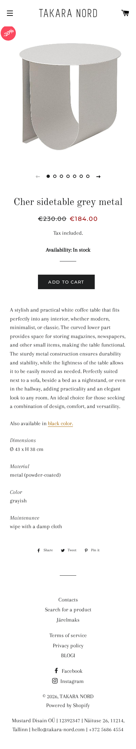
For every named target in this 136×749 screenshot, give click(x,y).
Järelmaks (68, 620)
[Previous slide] (37, 176)
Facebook (71, 671)
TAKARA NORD (76, 696)
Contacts (68, 599)
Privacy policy (68, 645)
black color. (60, 423)
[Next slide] (98, 176)
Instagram (71, 681)
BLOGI (68, 655)
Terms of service (68, 635)
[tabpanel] (68, 93)
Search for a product (68, 609)
